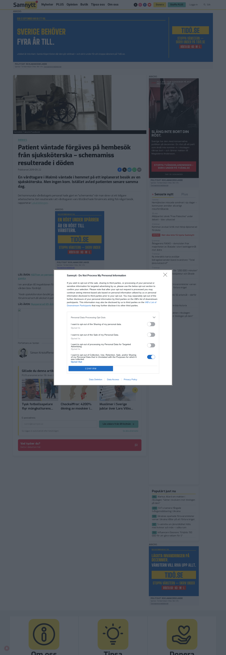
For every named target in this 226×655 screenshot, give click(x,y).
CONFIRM (91, 368)
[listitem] (113, 317)
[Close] (166, 276)
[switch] (151, 324)
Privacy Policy (130, 379)
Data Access (113, 379)
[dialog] (113, 327)
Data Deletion (95, 379)
